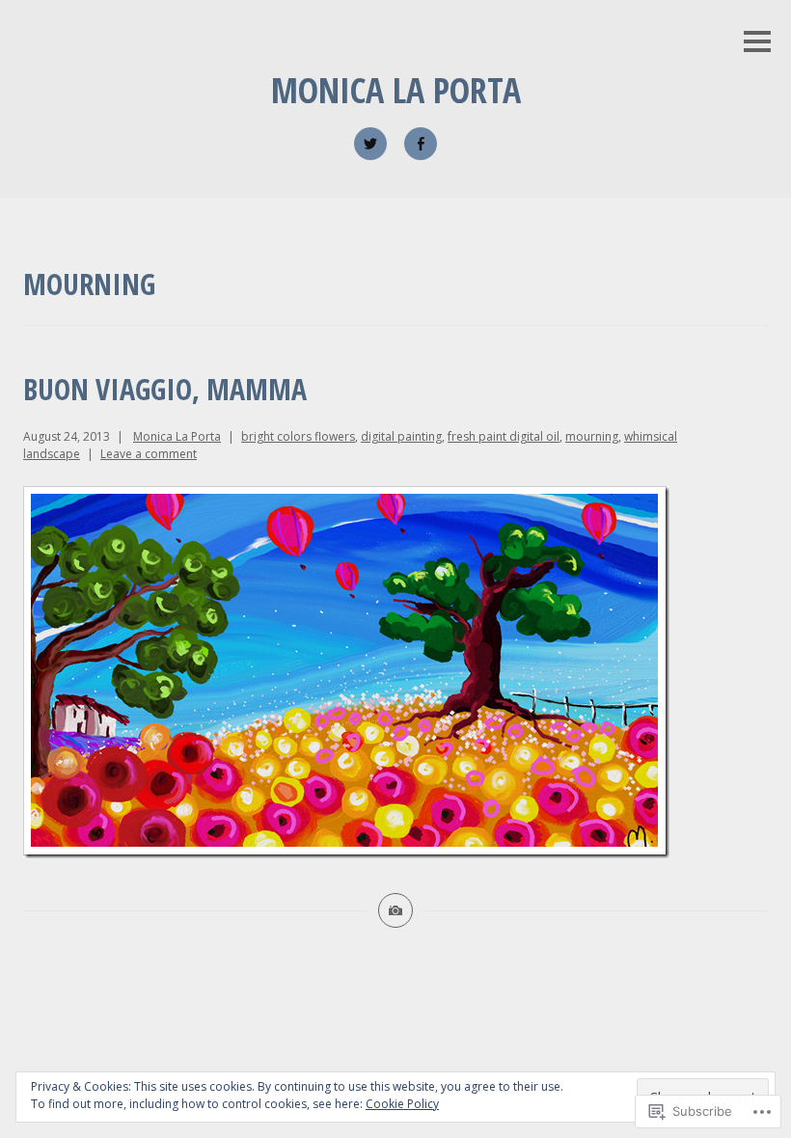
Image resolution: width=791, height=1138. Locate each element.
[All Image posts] (395, 910)
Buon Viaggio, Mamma (165, 389)
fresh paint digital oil (503, 436)
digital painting (401, 436)
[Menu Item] (370, 143)
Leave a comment (148, 454)
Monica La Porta (396, 90)
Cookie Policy (402, 1104)
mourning (591, 436)
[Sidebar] (757, 43)
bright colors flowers (298, 436)
